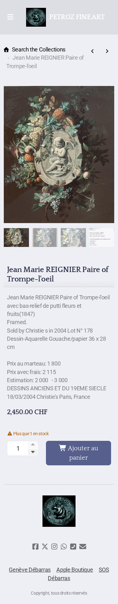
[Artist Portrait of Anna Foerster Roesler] (92, 51)
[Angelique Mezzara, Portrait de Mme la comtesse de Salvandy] (107, 51)
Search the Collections (38, 49)
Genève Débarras (30, 570)
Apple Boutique (74, 570)
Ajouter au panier (82, 453)
